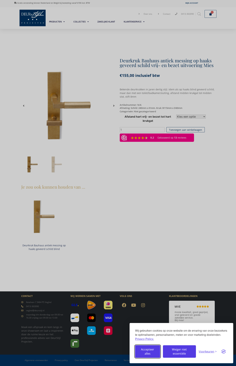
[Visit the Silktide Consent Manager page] (223, 351)
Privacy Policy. (144, 339)
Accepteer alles (147, 351)
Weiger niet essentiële (179, 351)
